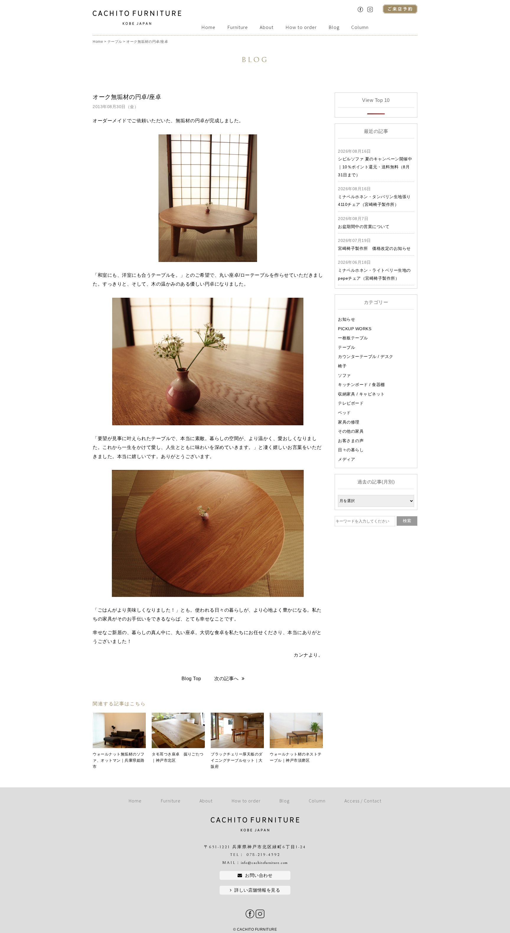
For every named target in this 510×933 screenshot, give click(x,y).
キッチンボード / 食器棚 (361, 384)
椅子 (342, 366)
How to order (301, 27)
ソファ (344, 375)
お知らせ (346, 319)
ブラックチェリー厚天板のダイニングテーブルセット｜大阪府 (237, 760)
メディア (346, 459)
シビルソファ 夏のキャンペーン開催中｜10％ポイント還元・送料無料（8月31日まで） (375, 167)
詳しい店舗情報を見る (257, 890)
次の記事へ (226, 678)
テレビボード (351, 403)
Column (360, 27)
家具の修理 (348, 422)
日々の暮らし (351, 449)
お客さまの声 (351, 440)
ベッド (344, 412)
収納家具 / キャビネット (361, 394)
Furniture (237, 27)
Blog (333, 27)
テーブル (346, 347)
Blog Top (191, 678)
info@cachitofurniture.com (264, 862)
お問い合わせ (258, 875)
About (267, 27)
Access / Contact (362, 801)
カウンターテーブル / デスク (365, 356)
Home (208, 27)
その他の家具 (351, 431)
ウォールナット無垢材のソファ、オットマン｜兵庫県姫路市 (119, 760)
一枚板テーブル (353, 338)
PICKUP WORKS (354, 328)
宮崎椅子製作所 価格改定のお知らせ (374, 248)
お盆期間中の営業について (363, 226)
